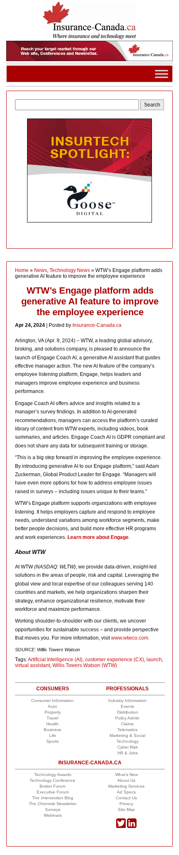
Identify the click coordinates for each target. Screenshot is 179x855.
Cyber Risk (127, 747)
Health (52, 724)
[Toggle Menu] (161, 73)
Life (52, 735)
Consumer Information (52, 700)
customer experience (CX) (114, 659)
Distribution (127, 712)
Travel (52, 718)
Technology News (70, 270)
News (40, 270)
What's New (126, 774)
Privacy (126, 803)
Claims (127, 724)
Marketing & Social (127, 735)
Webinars (53, 815)
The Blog (52, 798)
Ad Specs (126, 792)
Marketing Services (126, 786)
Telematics (127, 729)
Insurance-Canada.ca (97, 325)
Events (127, 706)
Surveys (52, 809)
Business (52, 729)
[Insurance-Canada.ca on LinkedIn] (132, 826)
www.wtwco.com (129, 638)
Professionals (127, 689)
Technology (128, 741)
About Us (126, 780)
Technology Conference (52, 780)
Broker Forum (52, 786)
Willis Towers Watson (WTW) (84, 665)
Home (22, 270)
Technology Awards (52, 774)
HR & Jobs (127, 753)
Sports (52, 741)
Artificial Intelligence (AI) (55, 659)
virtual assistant (32, 665)
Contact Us (126, 798)
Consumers (52, 689)
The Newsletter (53, 803)
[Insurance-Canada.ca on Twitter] (121, 826)
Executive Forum (53, 792)
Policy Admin (127, 718)
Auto (52, 706)
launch (154, 659)
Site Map (126, 809)
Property (53, 712)
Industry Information (127, 700)
